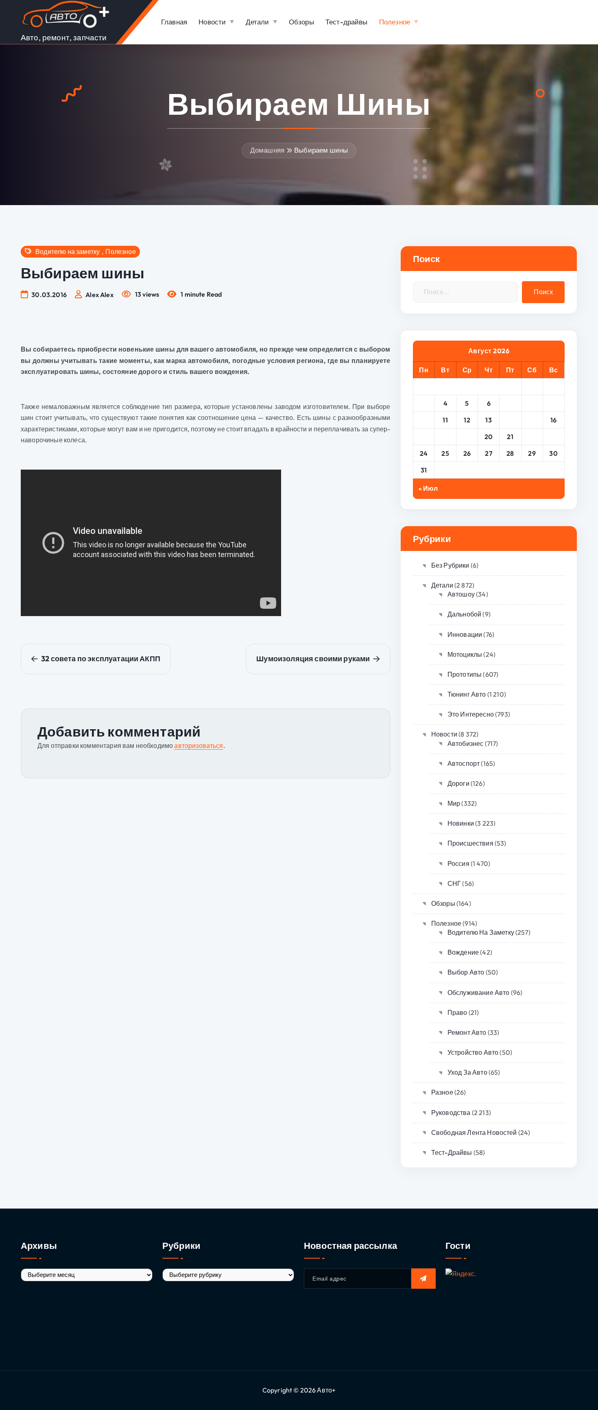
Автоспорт (463, 763)
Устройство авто (472, 1052)
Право (457, 1012)
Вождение (463, 952)
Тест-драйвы (346, 21)
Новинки (460, 823)
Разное (442, 1092)
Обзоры (301, 21)
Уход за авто (467, 1072)
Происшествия (470, 843)
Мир (453, 803)
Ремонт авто (467, 1032)
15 (532, 420)
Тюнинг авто (466, 694)
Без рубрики (450, 565)
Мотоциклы (464, 654)
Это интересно (470, 714)
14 (510, 420)
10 (424, 420)
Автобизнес (465, 743)
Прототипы (464, 674)
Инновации (464, 634)
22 (532, 437)
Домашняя (267, 150)
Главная (174, 21)
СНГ (454, 883)
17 (424, 437)
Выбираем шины (321, 150)
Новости (212, 21)
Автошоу (461, 594)
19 (467, 437)
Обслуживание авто (478, 992)
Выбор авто (466, 972)
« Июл (428, 488)
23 (553, 437)
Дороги (458, 783)
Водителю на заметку (67, 252)
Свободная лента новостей (474, 1132)
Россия (458, 863)
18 (445, 437)
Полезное (394, 21)
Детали (257, 21)
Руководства (451, 1112)
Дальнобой (464, 614)
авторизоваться (198, 745)
